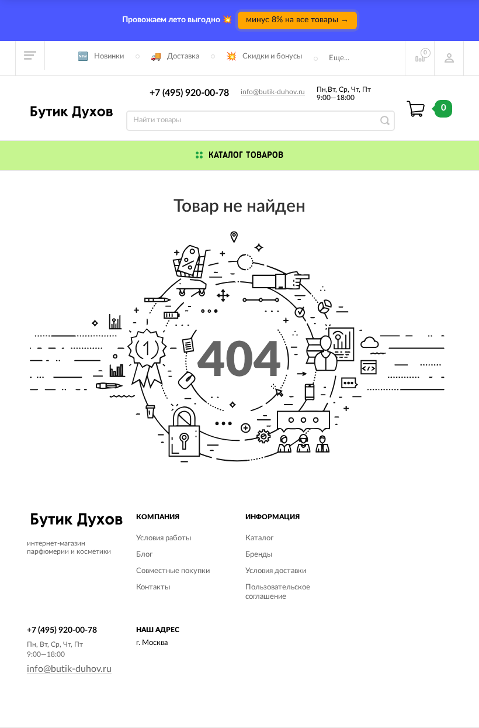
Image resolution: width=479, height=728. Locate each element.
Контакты (153, 587)
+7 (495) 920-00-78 (189, 93)
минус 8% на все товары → (297, 20)
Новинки (109, 56)
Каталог (259, 538)
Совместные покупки (173, 571)
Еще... (339, 58)
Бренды (258, 554)
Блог (144, 554)
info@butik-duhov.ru (273, 91)
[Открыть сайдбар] (30, 55)
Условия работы (163, 538)
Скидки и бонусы (272, 56)
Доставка (183, 56)
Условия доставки (275, 571)
